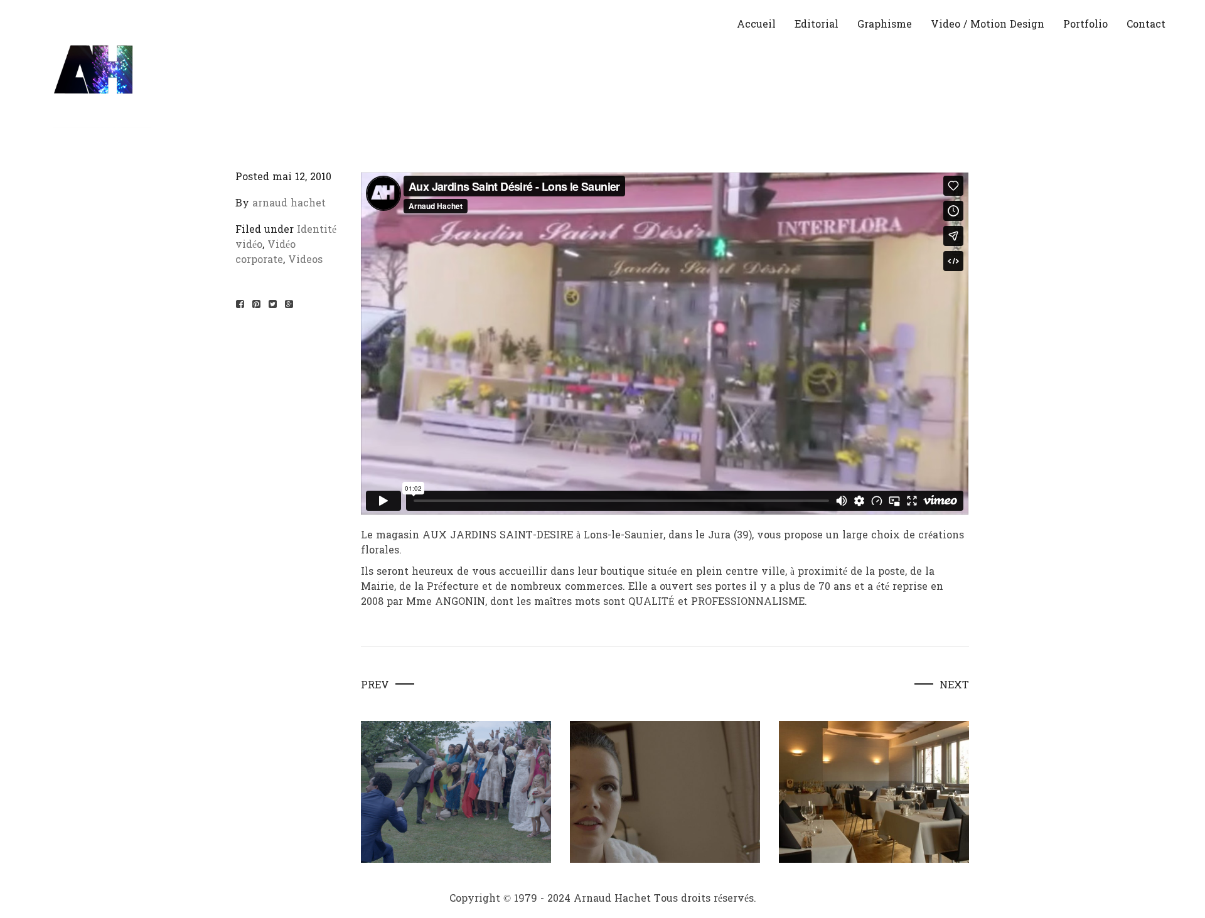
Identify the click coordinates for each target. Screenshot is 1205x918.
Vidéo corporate (265, 252)
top (1185, 896)
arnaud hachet (289, 203)
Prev (375, 685)
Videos (305, 259)
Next (954, 685)
